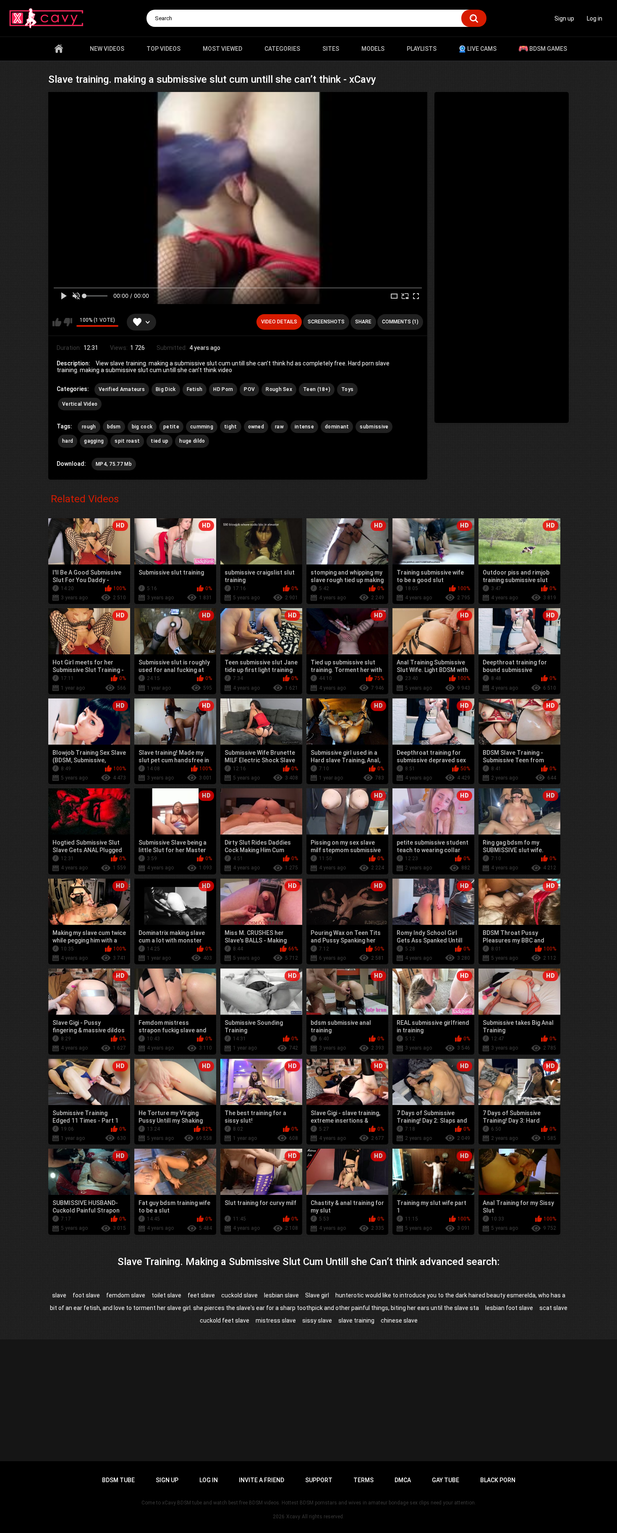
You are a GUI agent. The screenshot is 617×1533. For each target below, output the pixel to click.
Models (372, 48)
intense (304, 427)
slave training (356, 1320)
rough (89, 427)
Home (58, 48)
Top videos (163, 48)
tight (230, 427)
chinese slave (399, 1320)
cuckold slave (239, 1295)
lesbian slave (281, 1295)
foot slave (86, 1295)
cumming (201, 427)
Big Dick (165, 389)
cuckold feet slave (224, 1320)
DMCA (403, 1480)
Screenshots (326, 322)
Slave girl (317, 1295)
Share (363, 322)
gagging (94, 441)
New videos (107, 48)
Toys (347, 389)
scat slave (553, 1308)
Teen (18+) (316, 389)
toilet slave (166, 1295)
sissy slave (317, 1320)
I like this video (56, 322)
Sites (330, 48)
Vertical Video (79, 404)
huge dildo (192, 441)
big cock (142, 427)
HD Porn (223, 389)
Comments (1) (400, 322)
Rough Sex (279, 389)
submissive (374, 427)
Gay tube (445, 1480)
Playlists (422, 48)
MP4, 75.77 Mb (114, 464)
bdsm (114, 427)
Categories (282, 48)
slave (59, 1295)
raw (279, 427)
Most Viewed (222, 48)
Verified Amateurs (122, 389)
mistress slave (276, 1320)
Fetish (195, 389)
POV (249, 389)
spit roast (127, 441)
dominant (337, 427)
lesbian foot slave (509, 1308)
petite (171, 427)
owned (256, 427)
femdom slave (125, 1295)
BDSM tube (118, 1480)
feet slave (201, 1295)
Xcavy (293, 1517)
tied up (159, 441)
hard (67, 441)
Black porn (497, 1480)
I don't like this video (67, 322)
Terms (363, 1480)
